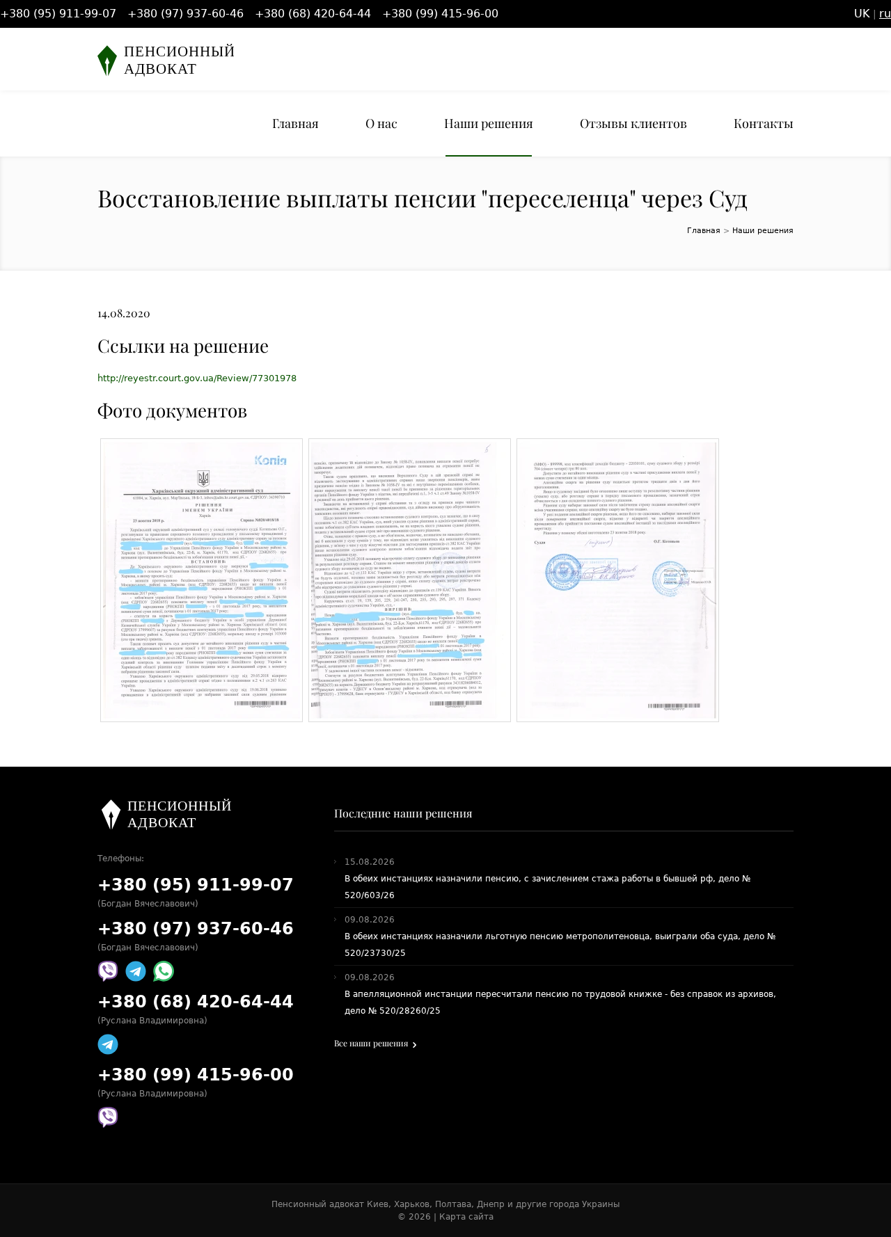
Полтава (453, 1204)
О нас (381, 123)
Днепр (491, 1204)
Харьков (411, 1204)
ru (885, 13)
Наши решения (488, 123)
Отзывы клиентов (633, 123)
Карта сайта (466, 1217)
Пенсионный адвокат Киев (329, 1204)
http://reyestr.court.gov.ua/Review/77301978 (197, 378)
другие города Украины (568, 1204)
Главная (295, 123)
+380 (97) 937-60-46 (185, 13)
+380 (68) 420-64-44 (313, 13)
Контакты (764, 123)
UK (862, 13)
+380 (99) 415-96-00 (440, 13)
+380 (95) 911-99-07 (58, 13)
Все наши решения (371, 1042)
